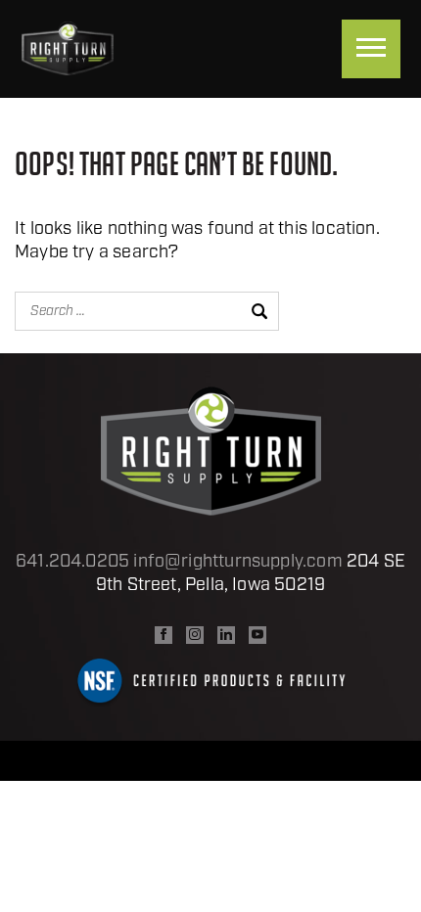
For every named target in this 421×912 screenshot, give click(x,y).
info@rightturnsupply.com (237, 562)
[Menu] (371, 49)
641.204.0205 (72, 562)
